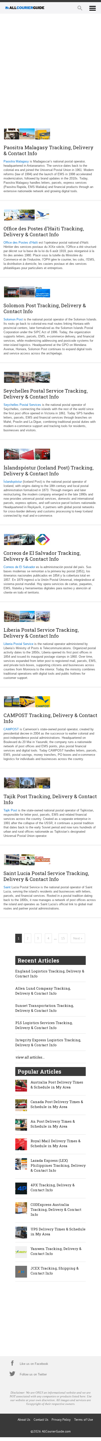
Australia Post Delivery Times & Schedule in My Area (57, 1084)
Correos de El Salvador (19, 567)
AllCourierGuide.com (56, 1431)
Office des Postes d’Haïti (21, 242)
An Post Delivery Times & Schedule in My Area (53, 1124)
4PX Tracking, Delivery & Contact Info (53, 1187)
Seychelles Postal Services (22, 405)
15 (63, 938)
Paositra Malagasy (16, 161)
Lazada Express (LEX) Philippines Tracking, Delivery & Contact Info (58, 1165)
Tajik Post (10, 810)
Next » (77, 938)
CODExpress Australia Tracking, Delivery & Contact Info (56, 1209)
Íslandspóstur (13, 481)
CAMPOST (11, 729)
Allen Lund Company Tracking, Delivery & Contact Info (43, 991)
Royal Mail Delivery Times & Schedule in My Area (56, 1143)
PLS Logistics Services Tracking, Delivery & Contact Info (44, 1025)
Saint (7, 887)
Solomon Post (13, 319)
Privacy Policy (61, 1419)
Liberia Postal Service (18, 644)
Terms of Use (83, 1419)
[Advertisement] (50, 69)
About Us (24, 1419)
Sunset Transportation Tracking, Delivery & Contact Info (44, 1008)
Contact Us (41, 1419)
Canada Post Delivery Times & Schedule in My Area (57, 1104)
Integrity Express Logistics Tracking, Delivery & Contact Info (48, 1042)
